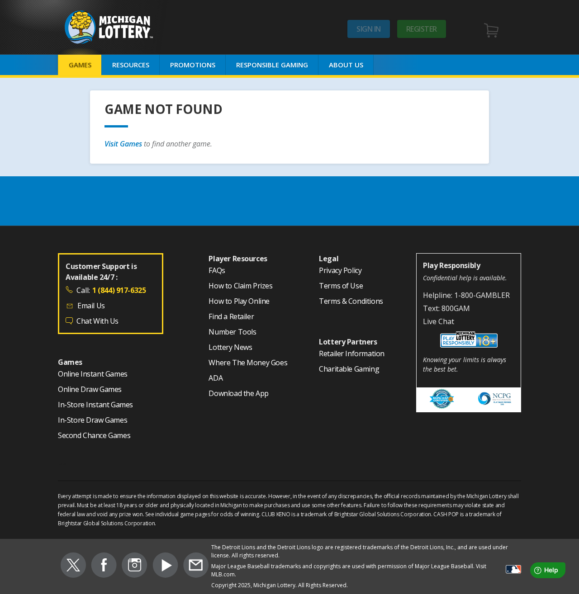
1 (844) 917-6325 (119, 290)
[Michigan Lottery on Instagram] (134, 566)
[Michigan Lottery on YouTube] (165, 566)
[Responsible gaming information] (468, 340)
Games (80, 64)
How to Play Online (239, 301)
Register (421, 29)
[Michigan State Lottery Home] (123, 27)
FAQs (217, 270)
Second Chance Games (94, 435)
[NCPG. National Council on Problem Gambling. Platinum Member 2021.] (494, 400)
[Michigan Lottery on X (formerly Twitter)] (73, 566)
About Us (346, 64)
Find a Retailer (231, 316)
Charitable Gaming (349, 369)
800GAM (455, 308)
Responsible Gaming (272, 64)
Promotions (192, 64)
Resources (130, 64)
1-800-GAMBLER (482, 295)
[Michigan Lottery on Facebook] (104, 566)
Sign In (368, 29)
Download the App (238, 393)
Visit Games (124, 144)
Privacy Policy (340, 270)
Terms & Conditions (351, 301)
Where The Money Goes (248, 363)
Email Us (91, 306)
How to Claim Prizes (240, 286)
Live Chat (438, 321)
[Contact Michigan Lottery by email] (196, 566)
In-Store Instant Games (95, 405)
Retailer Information (351, 353)
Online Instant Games (93, 374)
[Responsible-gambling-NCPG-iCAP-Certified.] (442, 400)
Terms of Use (341, 286)
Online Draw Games (90, 389)
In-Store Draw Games (92, 420)
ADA (216, 378)
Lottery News (230, 347)
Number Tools (232, 332)
